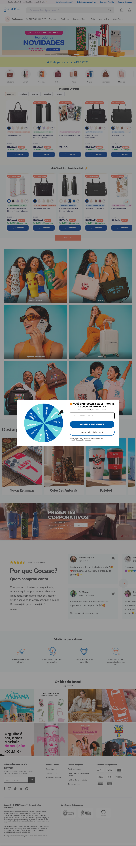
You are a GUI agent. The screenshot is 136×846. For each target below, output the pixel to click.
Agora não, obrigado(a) (92, 432)
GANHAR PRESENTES (92, 424)
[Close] (116, 403)
